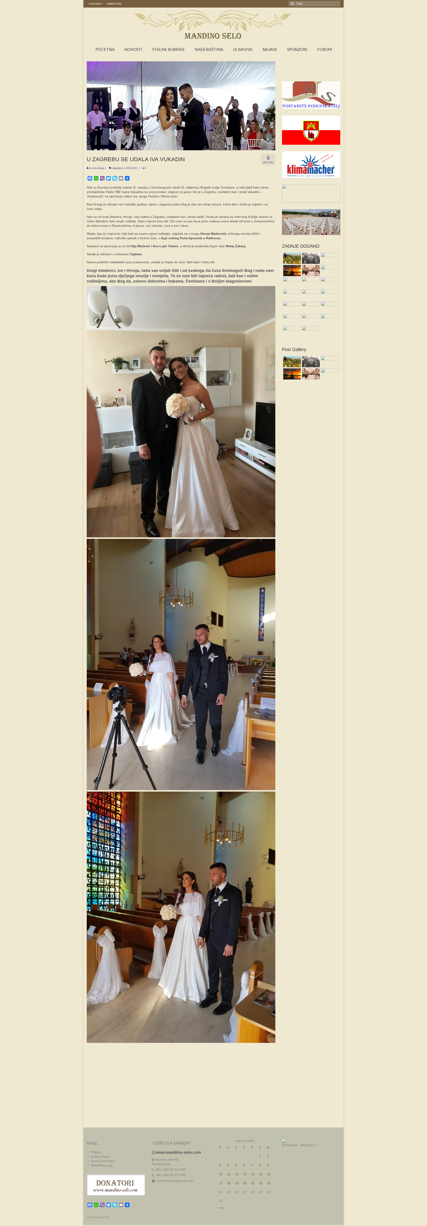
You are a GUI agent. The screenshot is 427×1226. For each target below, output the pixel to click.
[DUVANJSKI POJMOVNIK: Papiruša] (329, 270)
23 (269, 1183)
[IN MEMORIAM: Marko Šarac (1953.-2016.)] (310, 282)
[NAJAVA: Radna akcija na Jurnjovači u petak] (291, 331)
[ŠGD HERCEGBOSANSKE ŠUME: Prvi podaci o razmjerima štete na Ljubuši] (329, 307)
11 (228, 1174)
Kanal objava (100, 1156)
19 (237, 1183)
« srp (220, 1207)
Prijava (96, 1152)
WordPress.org (101, 1165)
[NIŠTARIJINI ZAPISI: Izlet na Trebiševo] (310, 331)
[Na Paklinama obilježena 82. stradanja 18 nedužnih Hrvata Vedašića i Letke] (329, 282)
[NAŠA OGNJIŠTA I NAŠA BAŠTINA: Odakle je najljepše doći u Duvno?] (291, 258)
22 (261, 1183)
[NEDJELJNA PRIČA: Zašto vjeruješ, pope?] (291, 270)
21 (253, 1183)
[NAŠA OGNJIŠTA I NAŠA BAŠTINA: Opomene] (329, 319)
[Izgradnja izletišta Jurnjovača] (310, 295)
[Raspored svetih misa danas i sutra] (310, 270)
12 (237, 1174)
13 (245, 1174)
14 (253, 1174)
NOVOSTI (131, 168)
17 (221, 1183)
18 (229, 1183)
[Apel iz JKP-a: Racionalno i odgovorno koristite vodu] (291, 282)
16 (269, 1174)
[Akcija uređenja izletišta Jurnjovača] (291, 295)
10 (221, 1174)
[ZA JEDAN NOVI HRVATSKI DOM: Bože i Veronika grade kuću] (291, 319)
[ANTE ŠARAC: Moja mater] (329, 258)
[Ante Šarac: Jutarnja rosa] (291, 307)
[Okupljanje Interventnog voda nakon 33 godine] (310, 307)
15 (261, 1174)
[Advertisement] (311, 72)
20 (245, 1183)
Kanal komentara (103, 1161)
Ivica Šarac (99, 168)
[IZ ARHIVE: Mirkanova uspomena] (310, 258)
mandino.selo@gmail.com (174, 1180)
